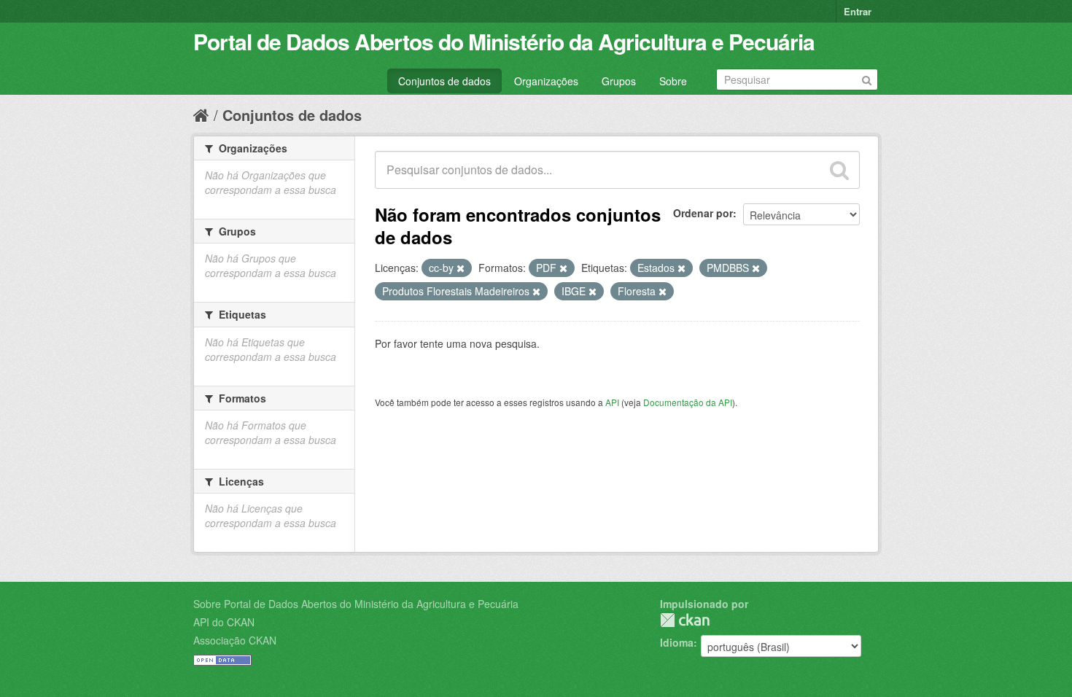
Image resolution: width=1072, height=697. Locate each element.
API (612, 402)
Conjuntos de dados (444, 81)
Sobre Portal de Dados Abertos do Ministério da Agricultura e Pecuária (355, 603)
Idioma (677, 642)
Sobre (673, 81)
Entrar (857, 11)
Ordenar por (703, 213)
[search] (839, 170)
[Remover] (461, 268)
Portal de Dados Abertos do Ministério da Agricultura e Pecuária (504, 41)
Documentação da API (687, 402)
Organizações (546, 81)
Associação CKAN (234, 640)
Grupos (619, 81)
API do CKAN (224, 622)
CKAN (685, 620)
